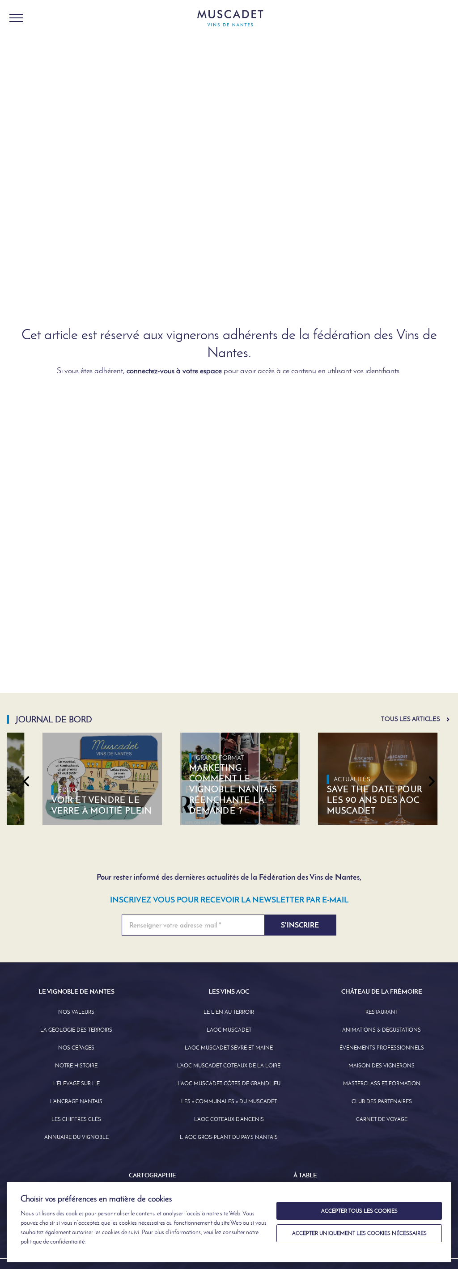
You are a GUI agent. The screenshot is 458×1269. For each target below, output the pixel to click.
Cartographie (152, 1175)
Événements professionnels (381, 1048)
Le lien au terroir (229, 1012)
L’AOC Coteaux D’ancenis (229, 1119)
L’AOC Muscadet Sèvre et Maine (229, 1048)
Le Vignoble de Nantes (76, 991)
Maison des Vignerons (381, 1065)
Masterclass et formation (381, 1083)
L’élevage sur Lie (76, 1083)
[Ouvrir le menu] (16, 18)
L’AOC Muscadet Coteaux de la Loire (228, 1065)
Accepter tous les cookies (359, 1211)
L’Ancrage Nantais (76, 1101)
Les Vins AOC (228, 991)
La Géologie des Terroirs (76, 1030)
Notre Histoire (76, 1065)
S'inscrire (300, 925)
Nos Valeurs (76, 1012)
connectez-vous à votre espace (174, 370)
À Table (305, 1175)
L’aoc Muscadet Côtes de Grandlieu (229, 1083)
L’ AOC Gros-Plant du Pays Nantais (229, 1137)
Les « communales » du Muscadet (229, 1101)
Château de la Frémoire (381, 991)
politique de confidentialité (53, 1241)
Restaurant (381, 1012)
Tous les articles (410, 719)
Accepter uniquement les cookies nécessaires (359, 1233)
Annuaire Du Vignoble (76, 1137)
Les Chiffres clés (76, 1119)
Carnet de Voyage (381, 1119)
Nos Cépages (76, 1048)
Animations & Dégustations (381, 1030)
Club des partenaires (382, 1101)
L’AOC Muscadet (229, 1030)
